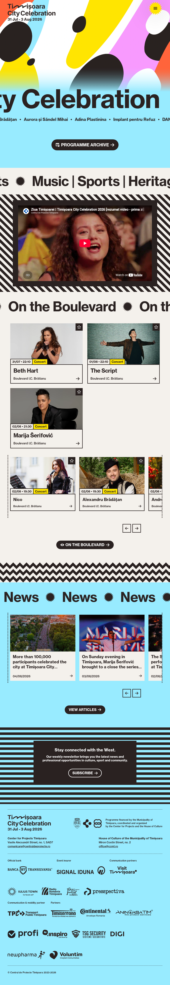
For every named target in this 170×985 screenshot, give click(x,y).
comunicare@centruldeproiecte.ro (29, 846)
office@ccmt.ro (108, 846)
